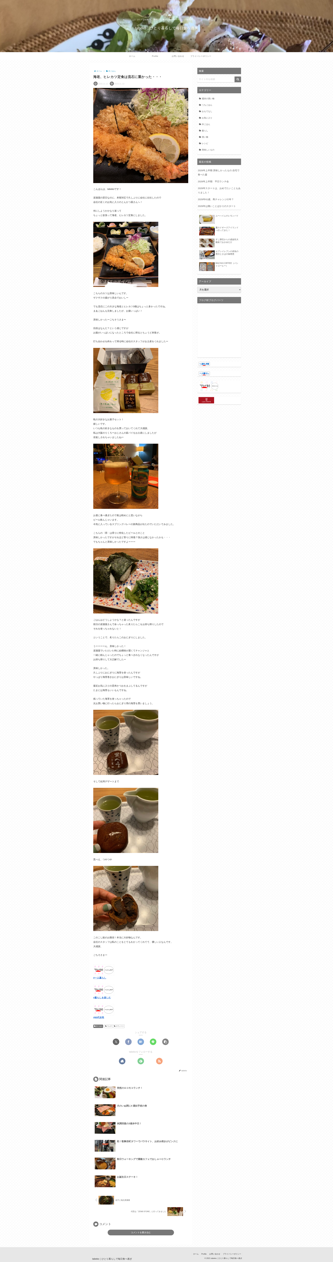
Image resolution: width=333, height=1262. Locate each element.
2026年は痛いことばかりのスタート (217, 206)
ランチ (109, 1026)
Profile (204, 1254)
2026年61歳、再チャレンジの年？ (216, 199)
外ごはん (99, 1026)
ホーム (196, 1254)
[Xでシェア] (116, 1042)
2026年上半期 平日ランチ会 (213, 181)
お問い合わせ (214, 1254)
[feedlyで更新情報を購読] (140, 1061)
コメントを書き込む (141, 1232)
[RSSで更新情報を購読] (159, 1061)
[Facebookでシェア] (128, 1042)
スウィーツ (120, 1026)
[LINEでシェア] (153, 1042)
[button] (165, 1042)
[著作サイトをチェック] (122, 1061)
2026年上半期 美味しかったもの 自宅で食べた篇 (218, 172)
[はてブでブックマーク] (140, 1042)
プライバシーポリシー (232, 1254)
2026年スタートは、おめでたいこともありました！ (219, 190)
